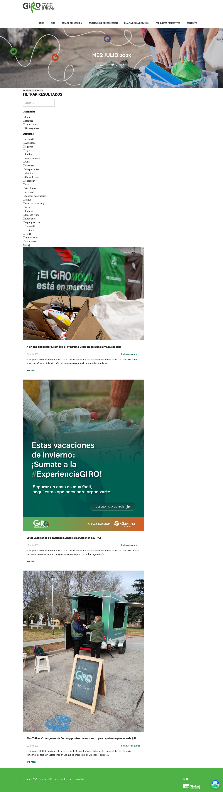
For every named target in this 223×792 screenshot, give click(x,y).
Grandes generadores (35, 195)
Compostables (32, 169)
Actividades (31, 142)
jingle (28, 199)
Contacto (192, 23)
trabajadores (31, 237)
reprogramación (33, 222)
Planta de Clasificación (136, 23)
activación (30, 139)
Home (41, 23)
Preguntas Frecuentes (168, 23)
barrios (28, 154)
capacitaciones (32, 158)
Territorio (29, 230)
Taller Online (31, 124)
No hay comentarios (130, 354)
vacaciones (30, 241)
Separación (30, 226)
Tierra (28, 233)
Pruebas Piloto (32, 214)
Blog (27, 117)
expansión (30, 180)
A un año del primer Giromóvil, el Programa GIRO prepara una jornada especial (74, 346)
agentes (29, 146)
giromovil (29, 192)
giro (27, 184)
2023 (111, 65)
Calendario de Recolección (103, 23)
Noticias (29, 120)
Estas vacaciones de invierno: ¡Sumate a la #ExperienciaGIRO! (64, 537)
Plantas (29, 211)
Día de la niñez (32, 177)
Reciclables (31, 218)
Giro (53, 23)
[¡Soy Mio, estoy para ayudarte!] (215, 784)
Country (29, 173)
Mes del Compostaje (35, 203)
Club (27, 161)
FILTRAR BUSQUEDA (33, 90)
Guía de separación (72, 23)
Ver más (31, 370)
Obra (27, 207)
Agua (27, 150)
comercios (30, 165)
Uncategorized (32, 128)
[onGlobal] (191, 785)
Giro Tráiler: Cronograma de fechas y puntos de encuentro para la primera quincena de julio (82, 738)
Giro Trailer (30, 188)
